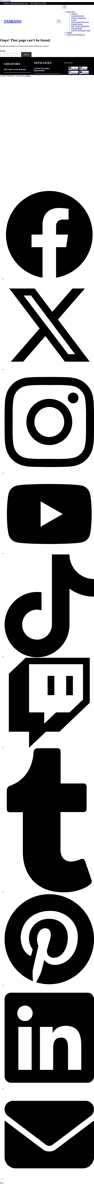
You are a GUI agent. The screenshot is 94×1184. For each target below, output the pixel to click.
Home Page (71, 12)
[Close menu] (64, 7)
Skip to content (5, 1)
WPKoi (28, 76)
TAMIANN (12, 21)
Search (2, 51)
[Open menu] (59, 21)
